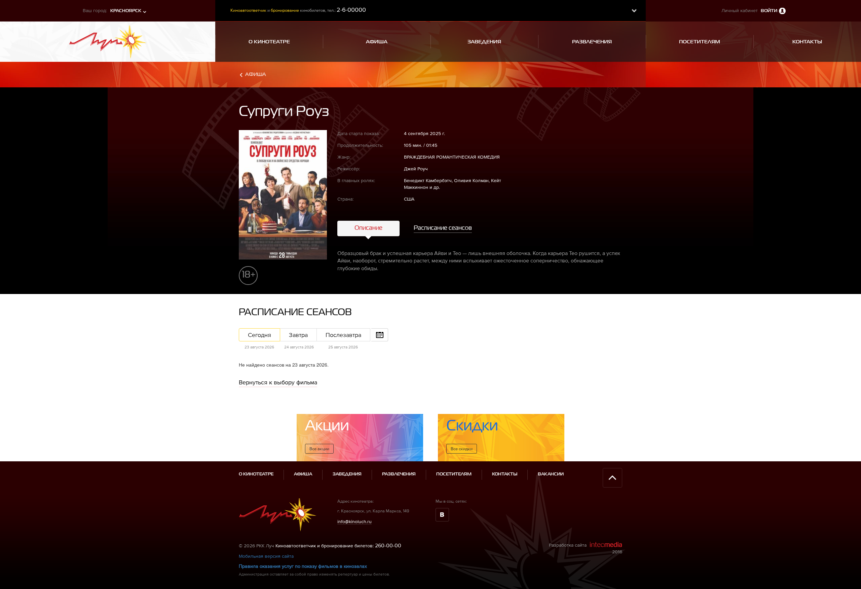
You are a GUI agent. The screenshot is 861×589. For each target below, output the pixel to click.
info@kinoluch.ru (354, 521)
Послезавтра (343, 334)
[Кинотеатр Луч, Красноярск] (108, 39)
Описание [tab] (368, 228)
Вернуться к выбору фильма (278, 382)
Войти (769, 11)
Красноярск (125, 11)
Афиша (255, 74)
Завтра (298, 334)
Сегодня (259, 334)
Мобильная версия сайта (266, 556)
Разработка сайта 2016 (585, 548)
